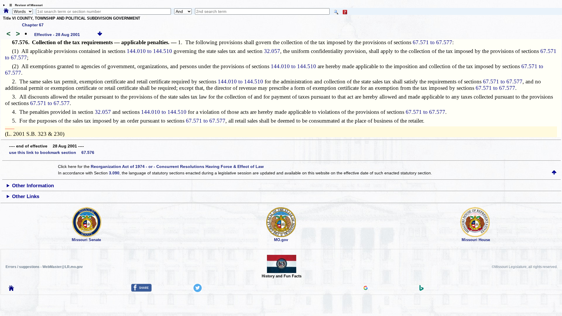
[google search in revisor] (366, 288)
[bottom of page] (99, 34)
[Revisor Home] (11, 289)
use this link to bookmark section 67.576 (51, 152)
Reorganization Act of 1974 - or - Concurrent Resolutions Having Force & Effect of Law (177, 166)
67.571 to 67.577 (432, 42)
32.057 (272, 51)
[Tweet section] (197, 290)
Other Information (33, 185)
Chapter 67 (33, 25)
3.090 (114, 173)
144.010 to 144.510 (149, 51)
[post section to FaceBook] (141, 290)
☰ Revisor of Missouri (24, 5)
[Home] (6, 11)
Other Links (25, 196)
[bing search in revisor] (421, 289)
